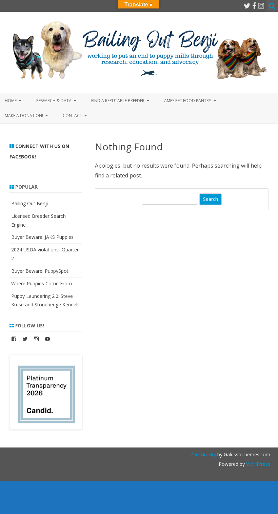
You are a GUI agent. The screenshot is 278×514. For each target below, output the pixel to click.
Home (11, 100)
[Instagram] (261, 6)
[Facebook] (254, 6)
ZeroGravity (203, 454)
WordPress (257, 464)
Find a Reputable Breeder (117, 100)
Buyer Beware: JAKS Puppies (42, 237)
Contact (72, 115)
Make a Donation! (24, 115)
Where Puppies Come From (41, 283)
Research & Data (54, 100)
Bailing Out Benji (29, 203)
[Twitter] (247, 6)
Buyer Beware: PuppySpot (39, 271)
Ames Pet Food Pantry (187, 100)
